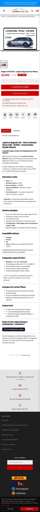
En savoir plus (5, 505)
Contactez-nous (6, 449)
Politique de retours (7, 434)
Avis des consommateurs (10, 135)
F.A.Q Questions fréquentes (9, 439)
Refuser (10, 509)
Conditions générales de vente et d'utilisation (14, 425)
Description (6, 131)
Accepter (29, 509)
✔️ (20, 467)
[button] (3, 64)
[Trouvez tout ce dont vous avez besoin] (32, 11)
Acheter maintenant (20, 93)
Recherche (4, 420)
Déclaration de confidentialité (10, 430)
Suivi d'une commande (8, 444)
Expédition (16, 131)
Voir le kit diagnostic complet (13, 329)
